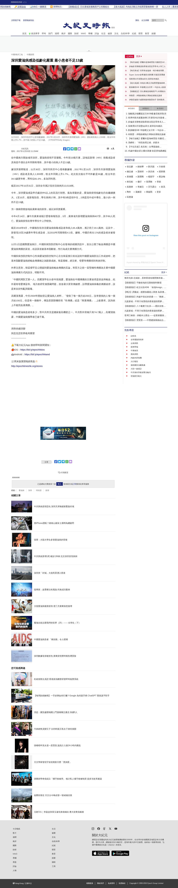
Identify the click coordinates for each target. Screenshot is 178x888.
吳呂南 (151, 171)
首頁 (24, 33)
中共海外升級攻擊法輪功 (141, 372)
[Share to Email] (79, 148)
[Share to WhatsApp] (75, 148)
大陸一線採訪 (136, 369)
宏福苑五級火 (136, 376)
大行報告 (134, 361)
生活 (103, 33)
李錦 (159, 182)
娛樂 (154, 33)
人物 (14, 870)
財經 (76, 33)
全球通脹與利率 (137, 340)
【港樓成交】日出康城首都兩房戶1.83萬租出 (147, 91)
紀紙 (134, 33)
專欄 (90, 33)
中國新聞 (30, 54)
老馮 (163, 187)
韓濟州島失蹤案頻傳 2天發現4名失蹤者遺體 (147, 118)
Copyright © (134, 883)
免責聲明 (111, 883)
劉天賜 (151, 166)
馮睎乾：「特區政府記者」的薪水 (143, 142)
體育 (141, 33)
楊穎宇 (151, 177)
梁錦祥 (140, 171)
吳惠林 (130, 187)
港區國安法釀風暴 (138, 365)
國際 (70, 33)
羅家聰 (162, 171)
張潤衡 (149, 182)
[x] (110, 828)
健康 (110, 33)
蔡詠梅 (162, 177)
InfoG (83, 33)
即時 (44, 33)
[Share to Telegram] (72, 148)
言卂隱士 (152, 187)
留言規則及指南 (16, 477)
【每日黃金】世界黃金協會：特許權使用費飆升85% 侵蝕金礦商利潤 (147, 70)
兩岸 (63, 33)
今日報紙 (16, 829)
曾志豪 (130, 166)
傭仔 (139, 182)
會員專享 (35, 33)
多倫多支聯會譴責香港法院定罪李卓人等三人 (147, 66)
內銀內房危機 (136, 358)
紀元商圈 (145, 20)
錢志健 (130, 171)
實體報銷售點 (28, 20)
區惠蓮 (130, 197)
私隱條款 (122, 883)
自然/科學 (125, 33)
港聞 (57, 33)
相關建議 (89, 883)
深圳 (30, 490)
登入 (59, 484)
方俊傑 (162, 166)
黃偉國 (130, 177)
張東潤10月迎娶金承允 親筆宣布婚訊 (144, 79)
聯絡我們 (100, 883)
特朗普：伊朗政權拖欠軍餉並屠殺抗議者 (145, 95)
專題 (14, 862)
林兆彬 (130, 182)
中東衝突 (134, 350)
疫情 (47, 490)
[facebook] (99, 828)
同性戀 (38, 490)
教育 (147, 33)
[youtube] (116, 828)
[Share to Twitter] (68, 148)
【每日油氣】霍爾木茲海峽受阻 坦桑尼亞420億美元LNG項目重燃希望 (147, 62)
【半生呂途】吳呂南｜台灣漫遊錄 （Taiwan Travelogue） (143, 147)
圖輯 (54, 862)
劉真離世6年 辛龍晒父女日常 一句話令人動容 (147, 87)
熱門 (50, 33)
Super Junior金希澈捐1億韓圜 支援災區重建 (147, 75)
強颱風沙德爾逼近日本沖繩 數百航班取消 (147, 114)
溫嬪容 (138, 192)
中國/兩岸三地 (17, 54)
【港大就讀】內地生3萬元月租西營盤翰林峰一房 (148, 83)
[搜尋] (166, 20)
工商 (54, 866)
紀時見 (133, 336)
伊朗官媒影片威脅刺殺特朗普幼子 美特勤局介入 (147, 100)
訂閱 (74, 484)
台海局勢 (134, 343)
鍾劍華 (140, 166)
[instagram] (93, 828)
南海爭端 (134, 347)
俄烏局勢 (134, 354)
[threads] (104, 828)
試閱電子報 (15, 20)
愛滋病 (21, 490)
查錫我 (149, 192)
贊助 (137, 20)
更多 (159, 192)
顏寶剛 (140, 177)
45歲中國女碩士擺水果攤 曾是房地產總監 (147, 151)
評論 (97, 33)
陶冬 (129, 192)
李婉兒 (140, 187)
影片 (14, 833)
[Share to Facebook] (64, 148)
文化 (116, 33)
